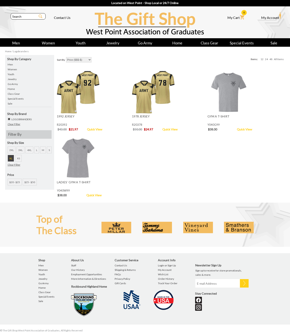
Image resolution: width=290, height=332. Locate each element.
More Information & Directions (88, 278)
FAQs (118, 274)
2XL (11, 150)
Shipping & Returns (125, 269)
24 (266, 59)
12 (261, 59)
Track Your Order (167, 283)
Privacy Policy (122, 278)
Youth (81, 43)
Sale (273, 43)
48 (270, 59)
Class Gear (209, 43)
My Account (270, 18)
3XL (20, 150)
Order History (166, 278)
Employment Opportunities (86, 274)
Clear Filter (14, 124)
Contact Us (62, 18)
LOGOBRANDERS (21, 119)
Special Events (242, 43)
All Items (279, 59)
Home (177, 43)
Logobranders (21, 51)
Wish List (163, 274)
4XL (29, 150)
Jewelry (112, 43)
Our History (78, 269)
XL (10, 158)
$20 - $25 (14, 182)
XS (18, 158)
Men (16, 43)
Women (48, 43)
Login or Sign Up (167, 265)
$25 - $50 (29, 182)
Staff (73, 265)
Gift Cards (120, 283)
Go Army (145, 43)
